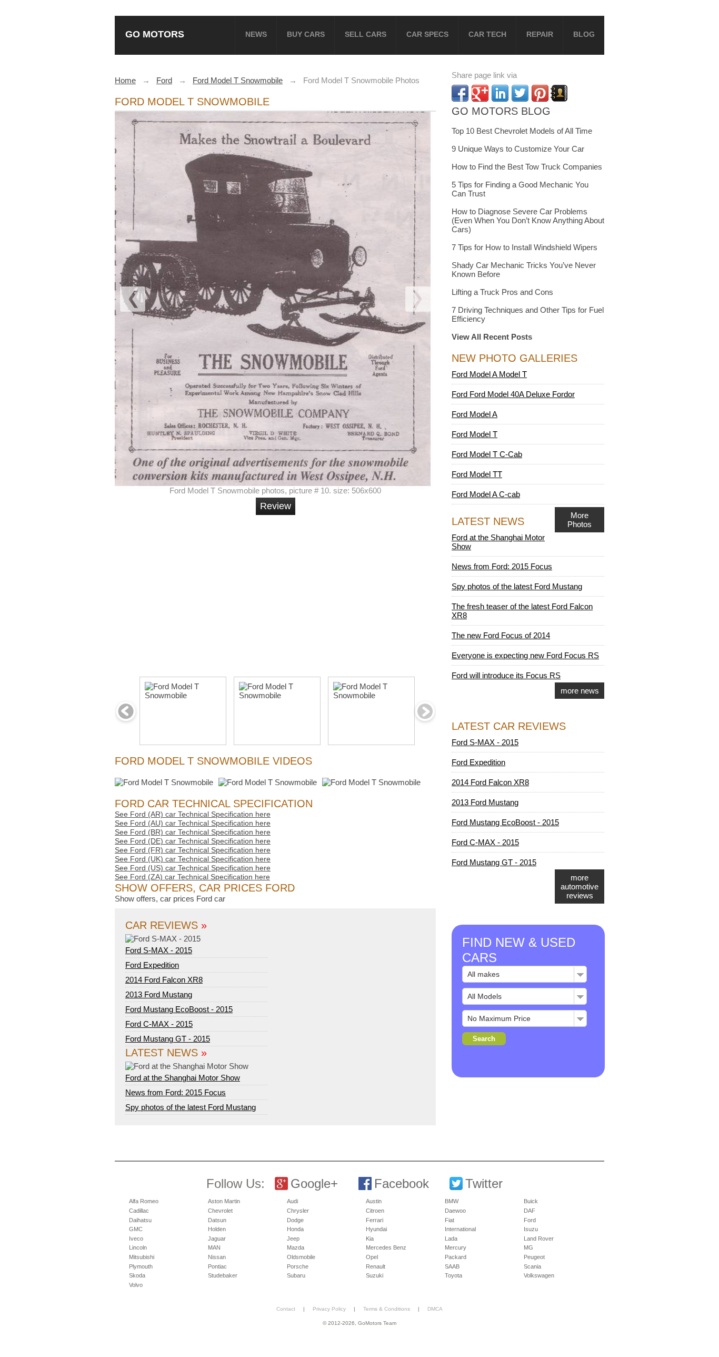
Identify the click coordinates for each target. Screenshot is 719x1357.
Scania (532, 1266)
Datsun (217, 1220)
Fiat (449, 1220)
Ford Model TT (477, 474)
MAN (214, 1247)
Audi (292, 1201)
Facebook (401, 1183)
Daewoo (455, 1210)
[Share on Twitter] (520, 93)
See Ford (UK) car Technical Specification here (193, 859)
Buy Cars (306, 34)
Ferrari (374, 1220)
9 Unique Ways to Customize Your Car (518, 148)
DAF (529, 1210)
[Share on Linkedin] (500, 93)
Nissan (217, 1257)
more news (580, 690)
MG (528, 1247)
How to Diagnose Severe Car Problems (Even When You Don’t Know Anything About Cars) (528, 220)
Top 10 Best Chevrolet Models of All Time (522, 130)
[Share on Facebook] (460, 93)
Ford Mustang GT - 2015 (167, 1038)
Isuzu (531, 1229)
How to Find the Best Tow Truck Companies (527, 166)
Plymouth (141, 1266)
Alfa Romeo (143, 1201)
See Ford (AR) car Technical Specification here (193, 814)
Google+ (314, 1183)
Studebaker (222, 1275)
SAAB (452, 1266)
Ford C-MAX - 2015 (159, 1023)
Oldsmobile (301, 1257)
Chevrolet (220, 1210)
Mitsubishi (141, 1257)
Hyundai (376, 1229)
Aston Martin (224, 1201)
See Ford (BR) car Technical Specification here (193, 832)
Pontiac (217, 1266)
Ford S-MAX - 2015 (158, 950)
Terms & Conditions (386, 1309)
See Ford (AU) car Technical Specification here (193, 823)
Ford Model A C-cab (486, 494)
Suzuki (374, 1275)
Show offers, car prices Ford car (170, 898)
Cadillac (139, 1210)
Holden (217, 1229)
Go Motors (154, 34)
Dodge (295, 1220)
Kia (370, 1238)
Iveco (136, 1238)
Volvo (136, 1285)
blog (584, 34)
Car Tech (487, 34)
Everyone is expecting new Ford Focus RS (525, 655)
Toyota (453, 1275)
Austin (374, 1201)
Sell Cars (365, 34)
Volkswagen (539, 1275)
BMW (451, 1201)
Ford (530, 1220)
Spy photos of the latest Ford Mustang (190, 1107)
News (256, 34)
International (460, 1229)
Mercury (455, 1247)
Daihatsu (140, 1220)
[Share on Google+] (480, 93)
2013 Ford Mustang (158, 994)
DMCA (435, 1309)
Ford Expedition (152, 964)
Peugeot (534, 1257)
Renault (375, 1266)
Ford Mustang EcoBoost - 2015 (179, 1009)
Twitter (484, 1183)
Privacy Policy (329, 1309)
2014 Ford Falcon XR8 (164, 979)
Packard (455, 1257)
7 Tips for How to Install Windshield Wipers (524, 247)
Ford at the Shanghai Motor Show (182, 1077)
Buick (531, 1201)
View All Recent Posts (492, 336)
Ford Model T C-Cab (487, 454)
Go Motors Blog (501, 111)
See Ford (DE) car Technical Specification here (193, 841)
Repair (539, 34)
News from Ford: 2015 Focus (175, 1092)
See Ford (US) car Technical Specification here (193, 868)
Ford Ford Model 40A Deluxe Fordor (513, 394)
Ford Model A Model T (489, 374)
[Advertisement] (276, 591)
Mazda (295, 1247)
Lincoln (138, 1247)
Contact (285, 1309)
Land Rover (539, 1238)
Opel (372, 1257)
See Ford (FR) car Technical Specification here (193, 850)
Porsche (297, 1266)
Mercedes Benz (386, 1247)
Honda (295, 1229)
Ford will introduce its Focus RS (506, 675)
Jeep (293, 1238)
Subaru (296, 1275)
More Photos (579, 520)
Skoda (137, 1275)
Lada (451, 1238)
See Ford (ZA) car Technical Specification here (192, 877)
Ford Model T (474, 434)
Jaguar (217, 1238)
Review (275, 506)
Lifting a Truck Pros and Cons (502, 292)
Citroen (375, 1210)
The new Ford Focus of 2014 (501, 635)
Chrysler (298, 1210)
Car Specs (427, 34)
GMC (136, 1229)
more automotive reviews (579, 886)
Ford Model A (474, 414)
